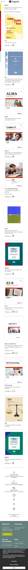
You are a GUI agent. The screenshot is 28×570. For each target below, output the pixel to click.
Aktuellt (16, 546)
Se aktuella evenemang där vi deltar (19, 528)
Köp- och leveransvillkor (7, 545)
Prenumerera (7, 534)
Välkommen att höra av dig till (14, 484)
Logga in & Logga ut (18, 543)
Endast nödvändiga (14, 564)
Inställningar (14, 561)
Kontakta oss (14, 483)
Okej (14, 567)
